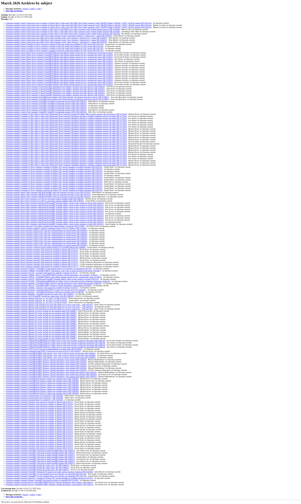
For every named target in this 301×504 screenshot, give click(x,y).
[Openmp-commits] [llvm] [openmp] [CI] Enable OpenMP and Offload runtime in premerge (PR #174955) (45, 226)
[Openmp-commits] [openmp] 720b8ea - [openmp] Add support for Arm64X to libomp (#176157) (42, 288)
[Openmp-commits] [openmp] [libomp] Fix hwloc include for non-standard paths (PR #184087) (41, 311)
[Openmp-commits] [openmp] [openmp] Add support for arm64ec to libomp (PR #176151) (39, 402)
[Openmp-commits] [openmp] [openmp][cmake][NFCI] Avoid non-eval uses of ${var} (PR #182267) (44, 351)
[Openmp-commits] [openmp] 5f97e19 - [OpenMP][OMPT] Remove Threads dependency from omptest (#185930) (49, 286)
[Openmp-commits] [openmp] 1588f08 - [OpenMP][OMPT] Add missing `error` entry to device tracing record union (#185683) (53, 271)
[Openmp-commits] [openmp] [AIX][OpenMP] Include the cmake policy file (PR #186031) (40, 296)
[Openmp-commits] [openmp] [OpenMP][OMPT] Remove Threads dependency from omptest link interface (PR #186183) (51, 372)
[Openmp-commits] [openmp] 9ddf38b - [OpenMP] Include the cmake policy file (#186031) (40, 294)
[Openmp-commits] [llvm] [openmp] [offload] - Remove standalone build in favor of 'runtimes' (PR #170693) (46, 228)
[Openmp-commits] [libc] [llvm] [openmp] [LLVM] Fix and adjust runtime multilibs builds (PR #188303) (45, 199)
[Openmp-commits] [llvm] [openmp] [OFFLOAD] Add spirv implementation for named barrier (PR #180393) (47, 231)
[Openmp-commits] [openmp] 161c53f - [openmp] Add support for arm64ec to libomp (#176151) (42, 273)
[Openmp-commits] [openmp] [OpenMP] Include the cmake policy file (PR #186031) (38, 465)
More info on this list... (14, 11)
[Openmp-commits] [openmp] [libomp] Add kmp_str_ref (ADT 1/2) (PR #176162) (37, 298)
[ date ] (39, 9)
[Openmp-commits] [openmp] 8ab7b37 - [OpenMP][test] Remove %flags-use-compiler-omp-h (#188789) (45, 292)
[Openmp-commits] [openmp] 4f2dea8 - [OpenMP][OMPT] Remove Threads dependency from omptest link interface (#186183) (54, 283)
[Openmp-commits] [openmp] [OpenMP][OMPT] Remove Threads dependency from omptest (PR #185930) (46, 360)
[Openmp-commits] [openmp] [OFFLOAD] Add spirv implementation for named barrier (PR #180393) (44, 349)
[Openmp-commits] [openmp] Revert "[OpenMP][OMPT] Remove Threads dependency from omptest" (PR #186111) (50, 482)
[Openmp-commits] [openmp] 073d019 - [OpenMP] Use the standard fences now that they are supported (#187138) (49, 269)
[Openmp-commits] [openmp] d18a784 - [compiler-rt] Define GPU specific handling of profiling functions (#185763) (49, 478)
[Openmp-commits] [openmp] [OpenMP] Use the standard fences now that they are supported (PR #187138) (46, 474)
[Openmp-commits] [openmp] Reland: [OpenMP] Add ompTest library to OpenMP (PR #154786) (42, 480)
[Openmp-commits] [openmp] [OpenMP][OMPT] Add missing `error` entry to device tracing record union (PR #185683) (51, 353)
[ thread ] (25, 9)
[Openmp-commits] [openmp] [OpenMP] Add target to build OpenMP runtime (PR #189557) (40, 451)
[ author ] (32, 9)
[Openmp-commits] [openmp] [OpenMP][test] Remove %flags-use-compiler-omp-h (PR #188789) (42, 379)
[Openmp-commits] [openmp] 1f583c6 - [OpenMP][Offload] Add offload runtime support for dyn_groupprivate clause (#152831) (54, 277)
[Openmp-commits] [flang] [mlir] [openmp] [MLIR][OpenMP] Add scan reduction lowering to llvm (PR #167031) (48, 192)
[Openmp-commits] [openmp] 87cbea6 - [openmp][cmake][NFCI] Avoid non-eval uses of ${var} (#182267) (46, 290)
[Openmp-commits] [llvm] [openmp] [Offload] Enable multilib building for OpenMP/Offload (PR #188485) (46, 247)
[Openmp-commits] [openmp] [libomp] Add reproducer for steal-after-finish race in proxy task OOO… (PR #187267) (49, 305)
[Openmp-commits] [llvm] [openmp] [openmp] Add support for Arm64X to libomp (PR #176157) (42, 250)
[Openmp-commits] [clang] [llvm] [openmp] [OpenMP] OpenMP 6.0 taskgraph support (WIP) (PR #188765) (46, 101)
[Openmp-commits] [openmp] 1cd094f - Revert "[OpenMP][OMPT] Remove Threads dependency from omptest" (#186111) (52, 275)
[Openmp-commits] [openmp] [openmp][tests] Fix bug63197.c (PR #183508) (34, 396)
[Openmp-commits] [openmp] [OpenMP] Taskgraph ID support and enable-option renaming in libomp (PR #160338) (49, 472)
